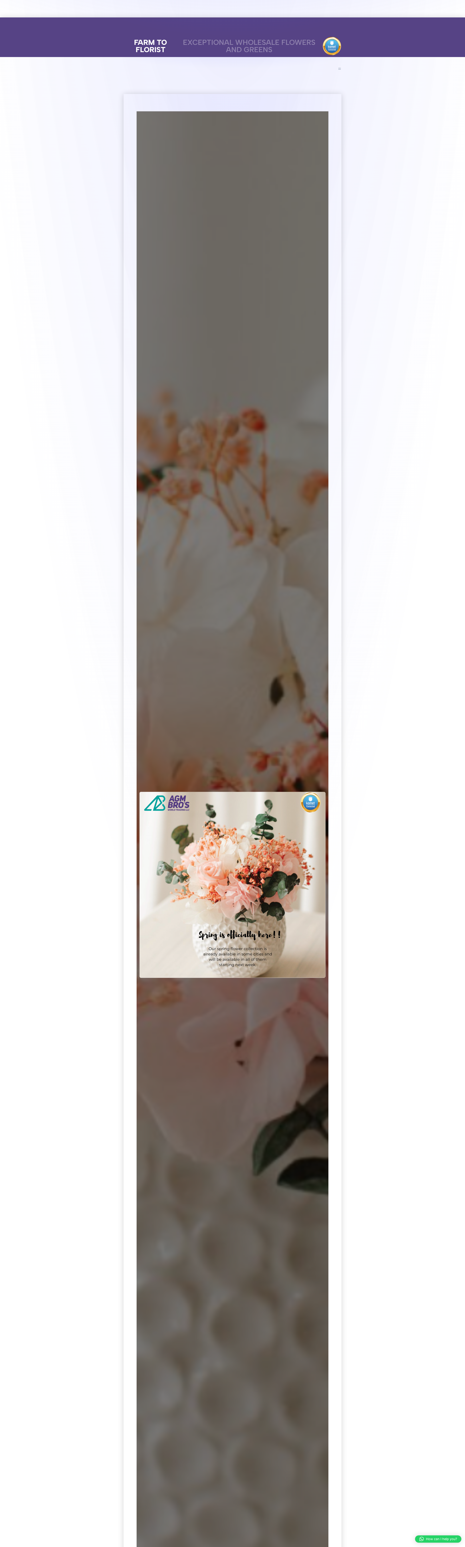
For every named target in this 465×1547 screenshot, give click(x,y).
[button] (438, 1539)
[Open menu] (339, 69)
